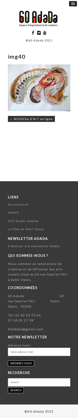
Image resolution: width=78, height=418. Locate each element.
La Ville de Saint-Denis (26, 229)
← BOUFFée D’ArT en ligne (31, 119)
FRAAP (13, 212)
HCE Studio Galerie (23, 221)
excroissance (18, 204)
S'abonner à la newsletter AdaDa (34, 246)
